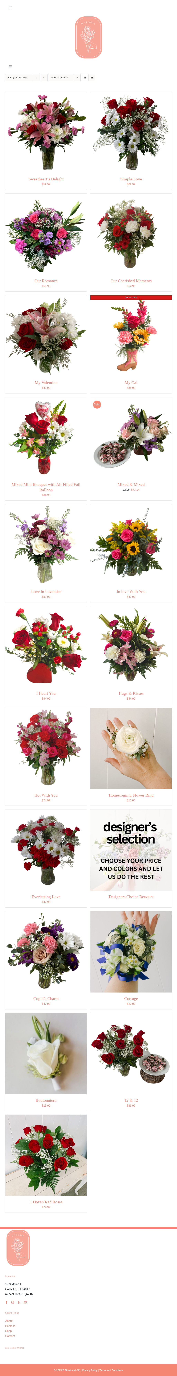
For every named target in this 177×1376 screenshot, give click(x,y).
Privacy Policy (89, 1370)
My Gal (131, 382)
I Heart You (46, 693)
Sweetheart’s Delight (46, 179)
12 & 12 (131, 1100)
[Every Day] (46, 132)
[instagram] (12, 1302)
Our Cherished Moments (131, 281)
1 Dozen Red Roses (46, 1202)
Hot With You (46, 795)
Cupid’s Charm (46, 998)
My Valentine (46, 382)
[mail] (25, 1302)
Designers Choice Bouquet (131, 897)
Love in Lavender (46, 591)
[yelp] (19, 1302)
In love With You (131, 591)
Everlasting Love (46, 897)
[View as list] (91, 77)
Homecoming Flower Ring (131, 795)
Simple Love (131, 179)
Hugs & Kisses (131, 693)
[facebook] (6, 1302)
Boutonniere (46, 1100)
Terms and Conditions (111, 1370)
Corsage (131, 998)
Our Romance (46, 281)
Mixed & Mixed (131, 484)
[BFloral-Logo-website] (88, 16)
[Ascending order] (44, 77)
